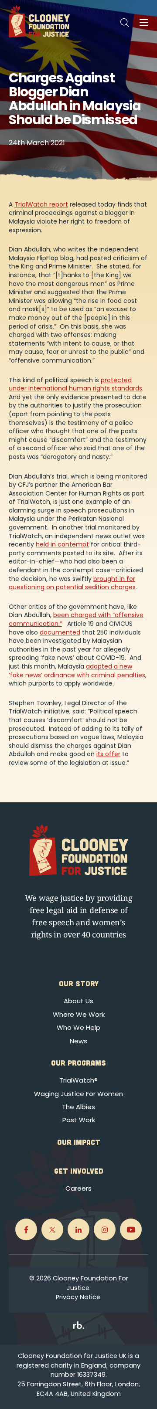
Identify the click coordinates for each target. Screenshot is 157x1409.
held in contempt (62, 544)
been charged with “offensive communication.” (76, 619)
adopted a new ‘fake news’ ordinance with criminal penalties (77, 670)
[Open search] (124, 22)
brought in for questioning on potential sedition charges (72, 583)
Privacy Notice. (79, 1297)
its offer (108, 754)
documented (60, 632)
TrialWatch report (41, 204)
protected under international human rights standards (75, 384)
